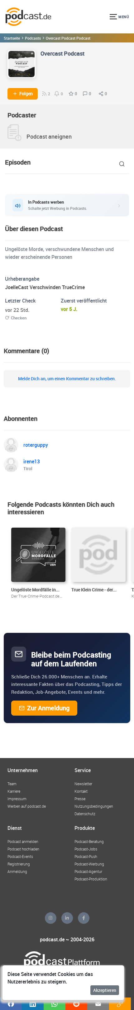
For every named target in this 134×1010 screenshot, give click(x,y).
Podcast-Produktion (90, 878)
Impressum (16, 798)
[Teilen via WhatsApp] (54, 1004)
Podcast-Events (20, 856)
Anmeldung (17, 871)
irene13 (31, 461)
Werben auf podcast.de (26, 806)
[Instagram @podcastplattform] (50, 918)
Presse (79, 798)
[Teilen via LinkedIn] (33, 1004)
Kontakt (81, 791)
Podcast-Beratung (89, 841)
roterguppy (35, 444)
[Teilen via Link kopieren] (120, 1004)
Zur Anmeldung (48, 708)
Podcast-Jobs (85, 848)
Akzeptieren (104, 990)
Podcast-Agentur (88, 871)
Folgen (26, 93)
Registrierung (18, 863)
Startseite (12, 38)
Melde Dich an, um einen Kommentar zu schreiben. (67, 379)
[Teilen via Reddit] (76, 1004)
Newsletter (83, 783)
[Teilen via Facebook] (11, 1004)
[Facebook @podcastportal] (83, 918)
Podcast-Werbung (89, 863)
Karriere (13, 791)
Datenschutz (84, 813)
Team (12, 783)
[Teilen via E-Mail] (98, 1004)
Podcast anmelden (22, 841)
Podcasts (33, 38)
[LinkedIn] (67, 918)
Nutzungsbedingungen (93, 806)
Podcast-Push (85, 856)
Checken (18, 318)
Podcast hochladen (23, 848)
